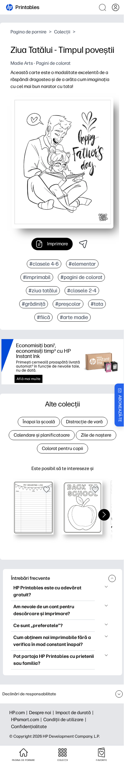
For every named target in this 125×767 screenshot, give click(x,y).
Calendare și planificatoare (42, 435)
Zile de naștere (96, 435)
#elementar (82, 264)
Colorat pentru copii (62, 448)
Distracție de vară (84, 421)
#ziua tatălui (42, 290)
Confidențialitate (29, 726)
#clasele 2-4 (82, 290)
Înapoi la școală (39, 421)
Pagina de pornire (28, 32)
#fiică (43, 317)
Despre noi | (42, 712)
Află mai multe (28, 379)
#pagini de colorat (81, 277)
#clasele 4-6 (44, 264)
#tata (97, 304)
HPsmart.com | (27, 719)
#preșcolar (68, 304)
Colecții (62, 32)
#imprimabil (37, 277)
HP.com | (19, 712)
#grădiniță (33, 304)
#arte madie (74, 317)
